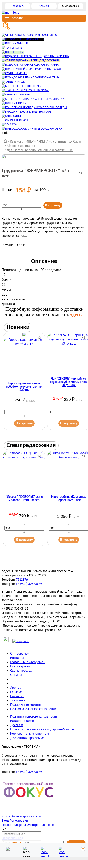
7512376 (22, 580)
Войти (6, 816)
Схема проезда (21, 670)
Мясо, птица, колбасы (64, 141)
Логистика (17, 700)
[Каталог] (44, 850)
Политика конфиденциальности (33, 717)
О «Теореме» (19, 653)
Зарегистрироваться (26, 816)
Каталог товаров (22, 721)
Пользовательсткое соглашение (33, 709)
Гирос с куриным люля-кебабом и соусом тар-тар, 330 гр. (24, 387)
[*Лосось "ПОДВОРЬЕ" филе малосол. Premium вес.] (24, 472)
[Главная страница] (5, 141)
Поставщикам (20, 666)
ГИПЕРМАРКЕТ (34, 141)
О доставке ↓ (70, 5)
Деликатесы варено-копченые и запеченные (40, 150)
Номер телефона (14, 825)
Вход (5, 820)
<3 (80, 173)
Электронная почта (41, 825)
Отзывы (44, 6)
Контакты (17, 658)
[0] (79, 850)
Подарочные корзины (26, 705)
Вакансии (17, 696)
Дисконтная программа (27, 738)
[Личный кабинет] (62, 850)
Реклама (16, 692)
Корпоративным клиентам (29, 734)
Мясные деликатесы (22, 146)
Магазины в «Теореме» (27, 662)
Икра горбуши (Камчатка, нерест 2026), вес (68, 498)
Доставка (16, 725)
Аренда (15, 688)
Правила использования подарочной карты (42, 729)
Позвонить (17, 6)
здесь (76, 314)
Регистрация (19, 820)
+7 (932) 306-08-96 (29, 584)
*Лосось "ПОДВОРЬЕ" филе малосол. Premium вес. (24, 498)
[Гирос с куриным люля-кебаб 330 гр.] (24, 356)
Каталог (15, 141)
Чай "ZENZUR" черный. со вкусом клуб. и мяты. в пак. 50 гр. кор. (68, 382)
